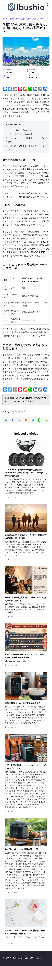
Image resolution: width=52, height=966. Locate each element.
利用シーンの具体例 (23, 134)
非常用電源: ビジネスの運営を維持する (22, 703)
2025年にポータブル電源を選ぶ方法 (21, 849)
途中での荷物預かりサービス (27, 130)
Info (8, 61)
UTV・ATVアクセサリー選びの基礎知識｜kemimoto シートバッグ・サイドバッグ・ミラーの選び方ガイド (26, 472)
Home (5, 19)
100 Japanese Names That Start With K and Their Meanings (25, 656)
